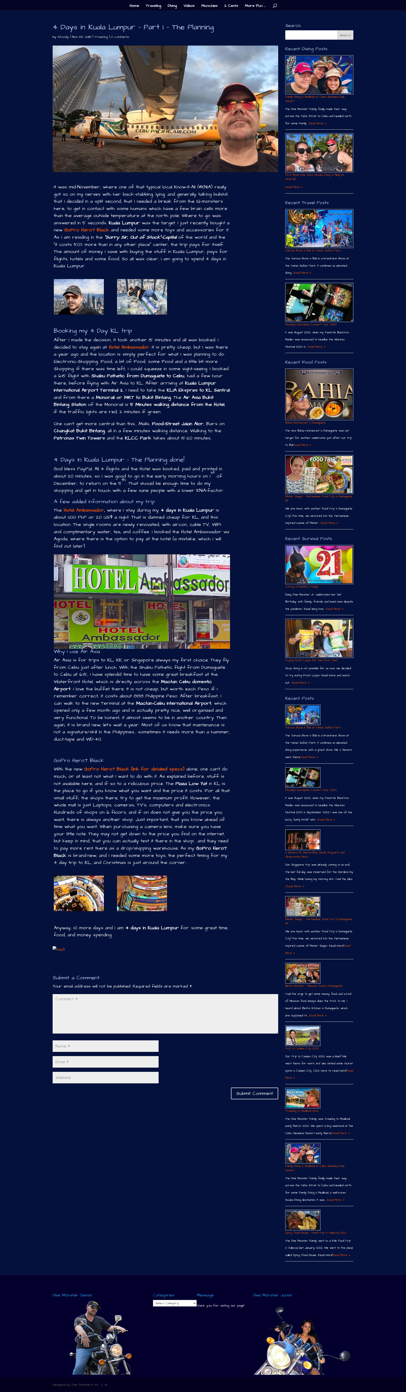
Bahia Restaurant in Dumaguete (305, 423)
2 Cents (231, 6)
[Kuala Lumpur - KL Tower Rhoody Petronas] (79, 297)
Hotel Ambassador (83, 510)
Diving (172, 6)
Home (134, 6)
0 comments (120, 37)
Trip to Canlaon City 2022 (302, 1048)
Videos (189, 6)
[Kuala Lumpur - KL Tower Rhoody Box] (142, 297)
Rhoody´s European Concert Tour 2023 (310, 325)
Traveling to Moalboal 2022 (302, 1111)
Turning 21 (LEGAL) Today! (301, 587)
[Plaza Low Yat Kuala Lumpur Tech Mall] (79, 893)
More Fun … (255, 6)
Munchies (209, 6)
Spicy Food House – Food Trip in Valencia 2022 (315, 1233)
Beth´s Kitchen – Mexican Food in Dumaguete (313, 986)
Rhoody (63, 37)
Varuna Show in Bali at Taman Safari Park (313, 251)
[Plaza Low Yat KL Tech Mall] (142, 893)
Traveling (153, 6)
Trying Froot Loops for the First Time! (311, 660)
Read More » (318, 123)
